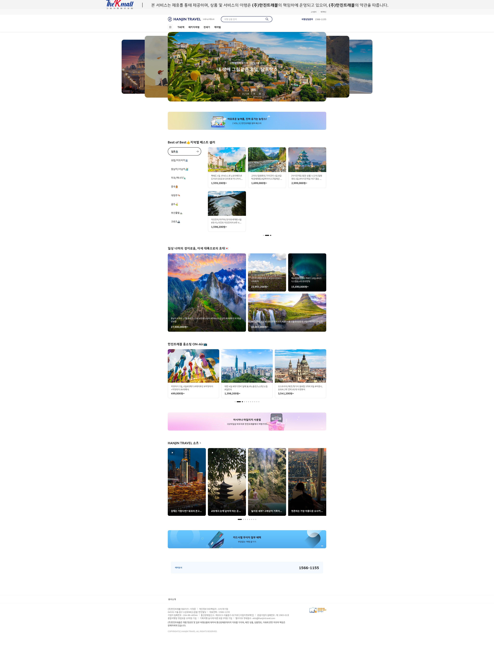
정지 (254, 93)
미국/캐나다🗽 (178, 177)
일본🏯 (174, 151)
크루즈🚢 (175, 221)
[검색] (267, 19)
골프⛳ (174, 204)
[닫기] (324, 4)
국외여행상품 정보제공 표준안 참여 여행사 (318, 610)
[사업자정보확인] (246, 615)
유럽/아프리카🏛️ (179, 160)
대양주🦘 (175, 195)
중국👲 (174, 186)
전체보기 (260, 93)
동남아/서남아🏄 (179, 169)
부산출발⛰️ (176, 212)
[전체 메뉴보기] (170, 27)
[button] (263, 235)
